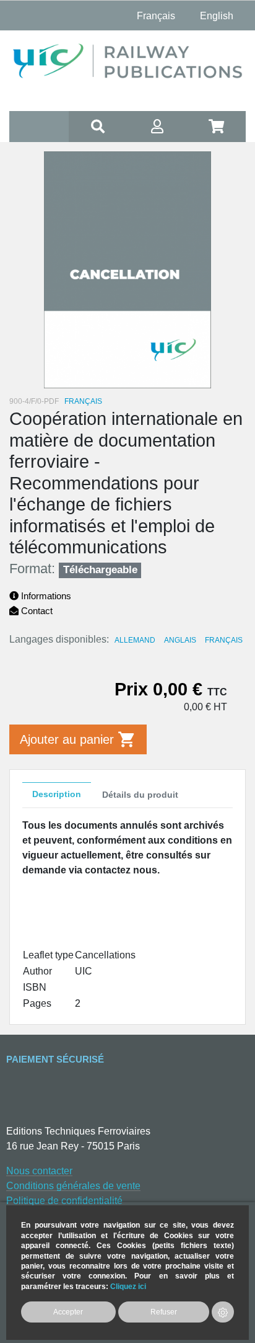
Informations (45, 596)
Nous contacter (39, 1171)
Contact (36, 610)
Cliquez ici (128, 1286)
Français (224, 640)
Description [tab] (56, 794)
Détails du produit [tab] (140, 795)
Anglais (180, 640)
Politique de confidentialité (64, 1200)
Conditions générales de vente (73, 1185)
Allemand (135, 640)
